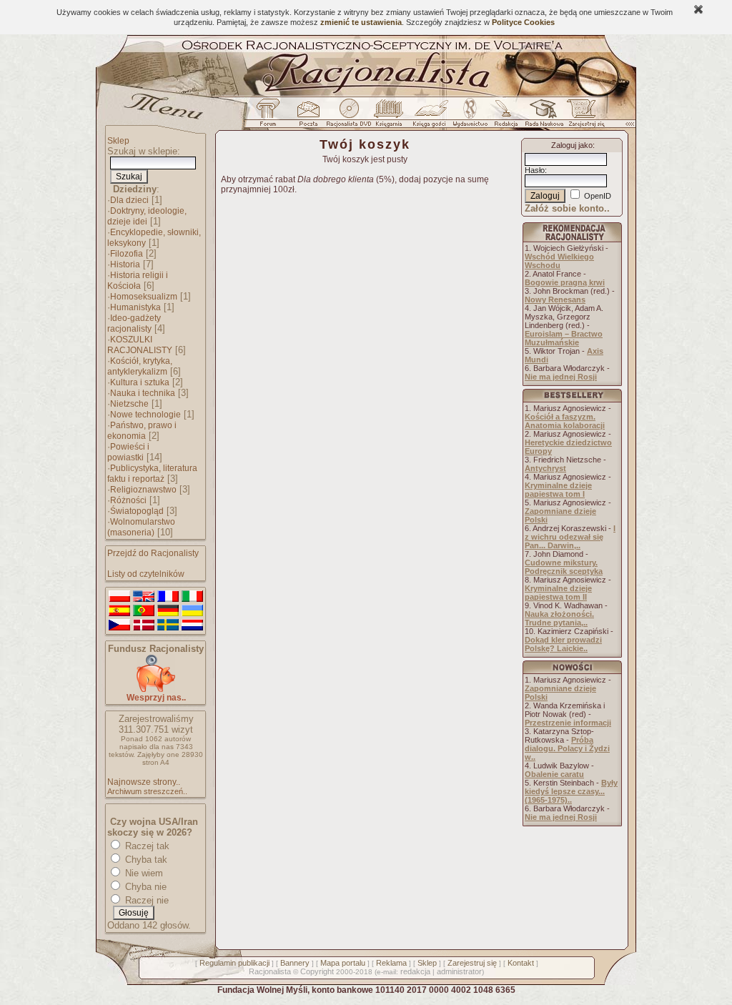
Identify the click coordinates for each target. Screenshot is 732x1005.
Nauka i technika (142, 393)
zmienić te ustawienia (361, 22)
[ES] (119, 611)
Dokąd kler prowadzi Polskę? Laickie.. (563, 644)
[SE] (168, 625)
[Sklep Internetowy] (390, 117)
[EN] (144, 597)
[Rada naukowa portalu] (541, 117)
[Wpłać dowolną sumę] (156, 689)
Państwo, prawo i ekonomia (142, 430)
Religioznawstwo (143, 490)
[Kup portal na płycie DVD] (349, 117)
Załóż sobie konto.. (567, 208)
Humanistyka (135, 307)
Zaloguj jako (572, 145)
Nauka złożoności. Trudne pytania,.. (559, 618)
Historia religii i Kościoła (137, 280)
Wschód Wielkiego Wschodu (559, 260)
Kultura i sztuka (139, 382)
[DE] (168, 611)
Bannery (295, 963)
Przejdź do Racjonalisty (153, 553)
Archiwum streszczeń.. (147, 791)
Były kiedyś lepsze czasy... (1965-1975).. (571, 791)
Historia (125, 264)
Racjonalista (270, 971)
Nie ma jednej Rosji (561, 376)
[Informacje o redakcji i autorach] (504, 117)
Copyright (317, 971)
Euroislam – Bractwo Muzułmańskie (564, 338)
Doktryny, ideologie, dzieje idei (147, 216)
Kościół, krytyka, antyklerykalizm (139, 366)
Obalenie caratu (554, 774)
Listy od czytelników (145, 574)
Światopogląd (137, 511)
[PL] (119, 597)
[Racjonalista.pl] (366, 94)
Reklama (391, 963)
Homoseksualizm (143, 297)
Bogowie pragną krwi (565, 282)
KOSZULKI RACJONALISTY (139, 345)
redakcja (415, 971)
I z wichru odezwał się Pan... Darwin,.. (570, 537)
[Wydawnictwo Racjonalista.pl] (469, 117)
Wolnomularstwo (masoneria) (141, 527)
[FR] (168, 597)
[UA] (192, 611)
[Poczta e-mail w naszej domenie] (307, 117)
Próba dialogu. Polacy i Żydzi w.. (567, 748)
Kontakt (521, 963)
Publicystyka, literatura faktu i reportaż (152, 473)
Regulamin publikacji (234, 963)
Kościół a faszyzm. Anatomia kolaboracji (565, 421)
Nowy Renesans (555, 299)
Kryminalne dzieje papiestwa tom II (558, 592)
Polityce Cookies (523, 22)
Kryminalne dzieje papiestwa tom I (558, 489)
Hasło (535, 170)
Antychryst (545, 468)
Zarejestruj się (472, 963)
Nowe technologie (145, 415)
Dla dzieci (129, 200)
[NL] (192, 625)
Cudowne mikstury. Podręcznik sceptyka (564, 566)
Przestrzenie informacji (568, 722)
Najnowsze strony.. (143, 782)
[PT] (144, 611)
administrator (459, 971)
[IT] (192, 597)
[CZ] (119, 625)
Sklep (118, 141)
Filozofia (126, 254)
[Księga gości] (431, 117)
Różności (128, 500)
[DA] (144, 625)
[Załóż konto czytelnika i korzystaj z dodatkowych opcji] (582, 117)
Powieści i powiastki (128, 452)
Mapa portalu (342, 963)
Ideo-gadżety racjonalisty (134, 323)
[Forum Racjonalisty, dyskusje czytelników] (270, 117)
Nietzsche (129, 404)
